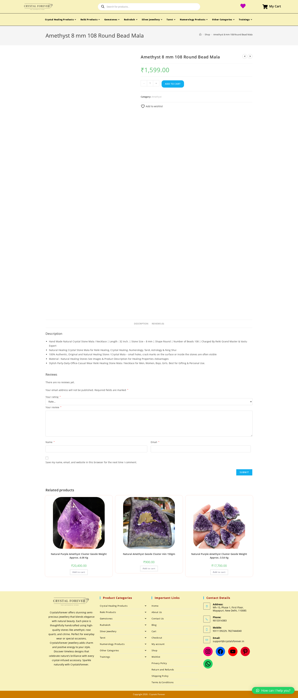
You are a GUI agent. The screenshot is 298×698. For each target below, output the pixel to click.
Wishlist (156, 656)
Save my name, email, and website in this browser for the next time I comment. (91, 462)
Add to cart (173, 83)
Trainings (105, 656)
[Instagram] (208, 651)
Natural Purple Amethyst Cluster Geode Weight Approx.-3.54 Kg (219, 555)
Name (50, 442)
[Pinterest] (245, 651)
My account (158, 644)
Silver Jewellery (108, 631)
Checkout (157, 637)
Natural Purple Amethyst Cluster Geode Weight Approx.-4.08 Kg (79, 555)
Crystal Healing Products (113, 605)
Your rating (53, 397)
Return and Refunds (163, 669)
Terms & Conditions (163, 682)
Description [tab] (141, 323)
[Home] (200, 34)
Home (155, 605)
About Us (157, 612)
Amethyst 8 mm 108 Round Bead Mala (232, 34)
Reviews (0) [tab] (158, 323)
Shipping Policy (160, 675)
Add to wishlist (154, 106)
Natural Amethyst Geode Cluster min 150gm (149, 554)
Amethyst (157, 96)
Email (155, 442)
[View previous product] (244, 56)
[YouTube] (232, 651)
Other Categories (109, 650)
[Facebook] (220, 651)
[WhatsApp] (208, 664)
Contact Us (158, 618)
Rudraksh (105, 624)
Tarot (103, 637)
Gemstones (106, 618)
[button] (273, 690)
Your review (53, 407)
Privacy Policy (159, 663)
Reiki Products (108, 612)
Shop (154, 650)
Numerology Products (112, 644)
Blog (154, 624)
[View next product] (250, 56)
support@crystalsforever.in (228, 641)
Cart (154, 631)
